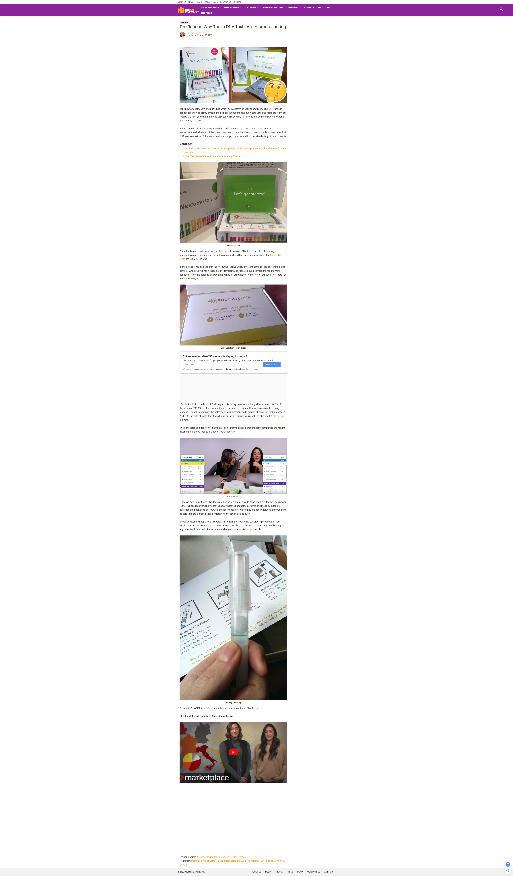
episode (281, 416)
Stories (185, 23)
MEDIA (190, 2)
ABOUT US (182, 2)
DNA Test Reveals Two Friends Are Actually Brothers (214, 156)
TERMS (207, 2)
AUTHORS (237, 2)
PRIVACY (199, 2)
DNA (271, 108)
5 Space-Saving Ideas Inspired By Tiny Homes (221, 857)
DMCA (215, 2)
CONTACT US (225, 2)
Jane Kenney (197, 33)
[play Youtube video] (233, 752)
